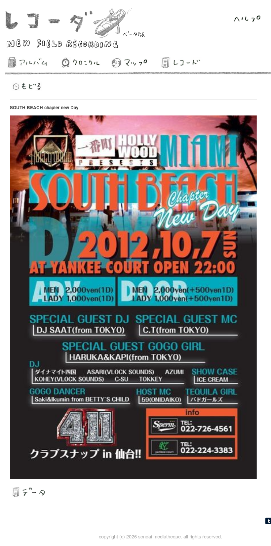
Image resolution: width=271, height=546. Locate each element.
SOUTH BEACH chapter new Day (44, 107)
